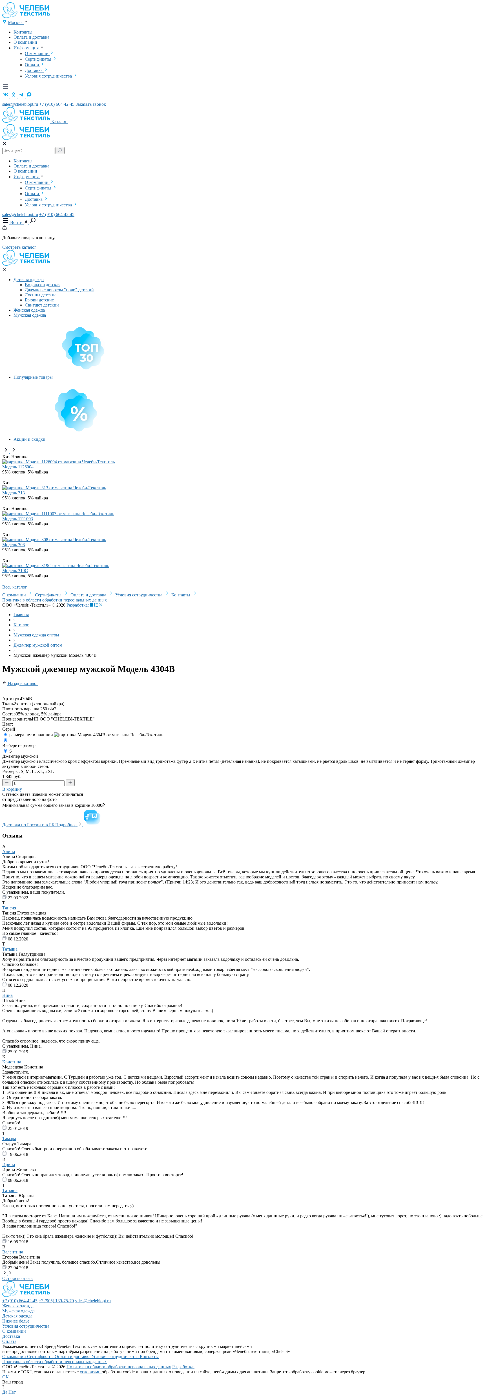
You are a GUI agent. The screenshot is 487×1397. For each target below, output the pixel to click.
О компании (25, 42)
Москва (16, 22)
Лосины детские (40, 294)
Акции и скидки (29, 439)
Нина (7, 995)
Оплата (32, 64)
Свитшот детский (42, 305)
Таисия (9, 907)
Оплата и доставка (31, 37)
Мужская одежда (30, 315)
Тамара (9, 1138)
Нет (12, 1392)
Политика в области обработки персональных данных (54, 600)
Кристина (11, 1061)
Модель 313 (13, 492)
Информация (27, 47)
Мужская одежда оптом (36, 635)
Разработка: (78, 605)
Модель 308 (13, 544)
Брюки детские (39, 300)
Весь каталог (15, 587)
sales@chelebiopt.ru (20, 104)
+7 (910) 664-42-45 (56, 104)
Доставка (34, 70)
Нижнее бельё (15, 1321)
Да (4, 1392)
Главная (21, 614)
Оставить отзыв (17, 1278)
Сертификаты (38, 59)
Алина (8, 851)
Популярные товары (33, 377)
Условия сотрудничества (49, 76)
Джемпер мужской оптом (38, 645)
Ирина (8, 1164)
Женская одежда (29, 310)
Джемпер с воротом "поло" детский (59, 289)
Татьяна (9, 949)
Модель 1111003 (17, 518)
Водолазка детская (42, 284)
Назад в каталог (22, 683)
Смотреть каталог (19, 247)
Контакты (23, 32)
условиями (91, 1371)
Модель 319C (15, 570)
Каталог (59, 121)
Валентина (12, 1252)
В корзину (12, 789)
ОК (5, 1376)
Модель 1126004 (18, 466)
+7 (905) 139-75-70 (56, 1300)
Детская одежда (29, 279)
